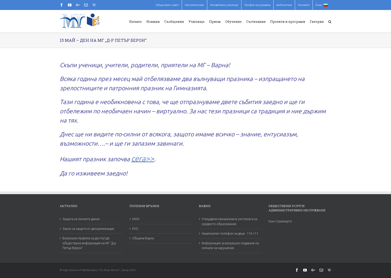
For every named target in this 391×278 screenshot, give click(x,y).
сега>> (142, 158)
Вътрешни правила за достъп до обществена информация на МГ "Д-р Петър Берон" (89, 243)
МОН (135, 219)
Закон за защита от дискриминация (88, 229)
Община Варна (143, 238)
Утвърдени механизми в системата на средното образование (229, 221)
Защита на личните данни (81, 219)
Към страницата (280, 221)
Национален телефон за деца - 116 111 (230, 233)
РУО (135, 229)
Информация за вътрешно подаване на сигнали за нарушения (230, 245)
